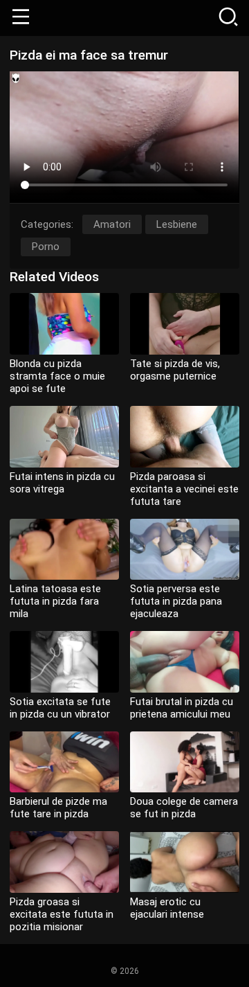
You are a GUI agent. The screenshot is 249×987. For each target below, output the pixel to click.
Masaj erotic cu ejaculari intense (167, 908)
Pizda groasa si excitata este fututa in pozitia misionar (61, 914)
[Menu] (21, 18)
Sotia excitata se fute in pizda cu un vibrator (60, 707)
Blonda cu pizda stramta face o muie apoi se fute (57, 376)
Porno (45, 246)
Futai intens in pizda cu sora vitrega (62, 482)
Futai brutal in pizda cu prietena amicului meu (181, 707)
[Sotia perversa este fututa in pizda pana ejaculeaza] (184, 549)
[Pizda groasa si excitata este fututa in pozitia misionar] (64, 862)
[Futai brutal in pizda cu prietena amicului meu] (184, 662)
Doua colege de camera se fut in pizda (184, 807)
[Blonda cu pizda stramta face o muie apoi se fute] (64, 324)
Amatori (112, 224)
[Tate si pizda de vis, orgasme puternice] (184, 324)
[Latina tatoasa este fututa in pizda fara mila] (64, 549)
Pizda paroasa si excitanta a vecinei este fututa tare (184, 489)
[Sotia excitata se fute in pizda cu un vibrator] (64, 662)
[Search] (228, 18)
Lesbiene (176, 224)
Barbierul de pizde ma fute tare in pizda (58, 807)
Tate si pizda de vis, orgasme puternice (175, 369)
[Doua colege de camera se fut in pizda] (184, 762)
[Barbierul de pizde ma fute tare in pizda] (64, 762)
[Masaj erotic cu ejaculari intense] (184, 862)
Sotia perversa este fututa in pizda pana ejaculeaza (176, 601)
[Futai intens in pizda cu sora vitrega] (64, 437)
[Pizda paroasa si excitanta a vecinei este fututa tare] (184, 437)
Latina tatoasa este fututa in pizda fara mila (55, 601)
